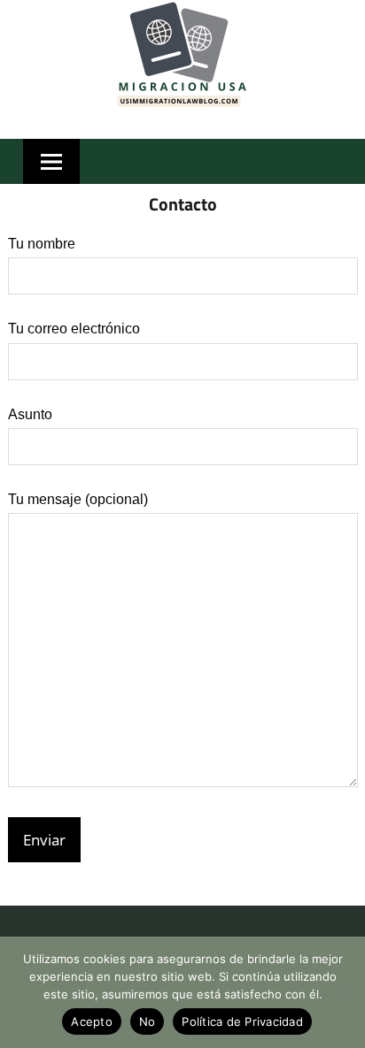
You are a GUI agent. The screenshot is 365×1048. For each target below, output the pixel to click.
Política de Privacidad (242, 1021)
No (147, 1021)
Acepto (92, 1021)
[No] (343, 992)
